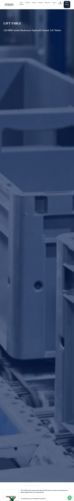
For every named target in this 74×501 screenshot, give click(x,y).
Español (60, 3)
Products (27, 2)
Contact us (54, 3)
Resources (47, 2)
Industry (34, 2)
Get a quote (67, 3)
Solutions (40, 2)
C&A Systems (21, 3)
